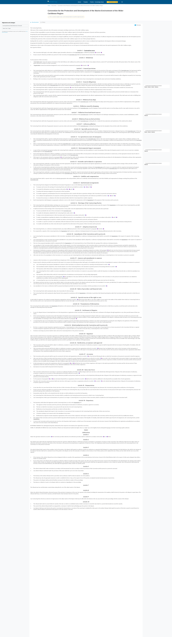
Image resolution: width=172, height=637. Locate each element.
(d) (63, 276)
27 (100, 381)
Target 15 (146, 151)
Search (120, 2)
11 (68, 189)
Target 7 (152, 86)
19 (84, 215)
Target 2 (145, 86)
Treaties (85, 2)
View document (35, 22)
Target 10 (146, 115)
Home (49, 5)
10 (106, 436)
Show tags (139, 25)
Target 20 (146, 164)
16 (83, 187)
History (43, 22)
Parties (92, 2)
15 (87, 65)
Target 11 (156, 86)
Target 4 (149, 86)
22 (72, 189)
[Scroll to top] (168, 633)
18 (90, 187)
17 (86, 187)
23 (50, 436)
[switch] (136, 25)
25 (76, 299)
